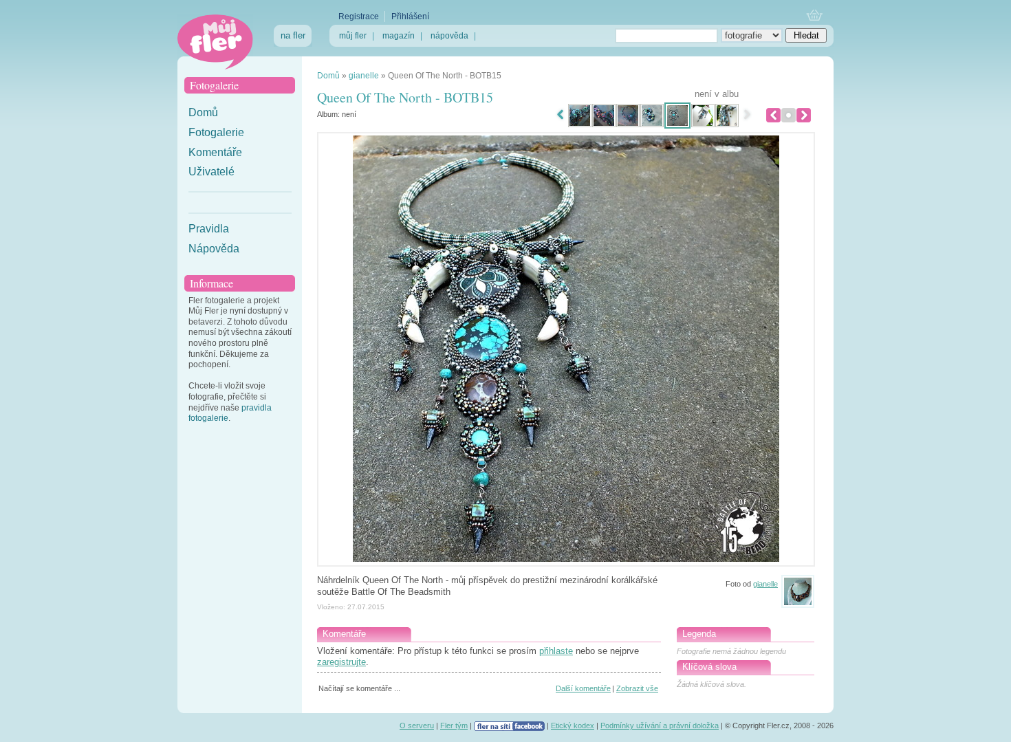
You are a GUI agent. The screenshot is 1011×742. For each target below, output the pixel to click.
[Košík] (814, 16)
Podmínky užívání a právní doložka (659, 725)
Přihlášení (410, 16)
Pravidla (208, 228)
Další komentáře (583, 688)
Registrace (358, 16)
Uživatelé (211, 171)
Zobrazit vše (637, 688)
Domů (203, 112)
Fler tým (454, 725)
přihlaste (556, 651)
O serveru (417, 725)
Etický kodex (572, 725)
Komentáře (215, 152)
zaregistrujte (341, 662)
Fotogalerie (216, 132)
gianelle (364, 75)
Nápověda (213, 248)
